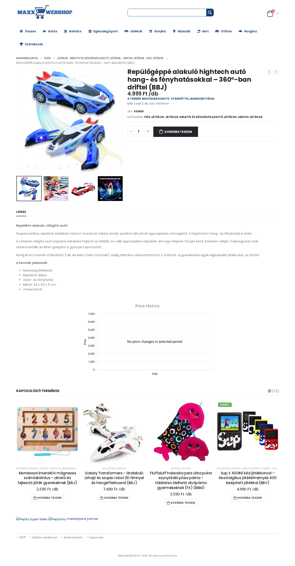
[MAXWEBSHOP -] (45, 12)
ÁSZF (22, 537)
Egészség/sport (106, 31)
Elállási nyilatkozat (44, 537)
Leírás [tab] (21, 212)
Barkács (75, 31)
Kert (205, 31)
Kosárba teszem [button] (49, 498)
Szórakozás (34, 44)
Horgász (250, 31)
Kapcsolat (96, 537)
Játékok (136, 31)
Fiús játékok (154, 117)
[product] (47, 432)
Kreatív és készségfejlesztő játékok (208, 117)
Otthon (226, 31)
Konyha (160, 31)
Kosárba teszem (178, 132)
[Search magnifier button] (210, 12)
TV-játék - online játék (274, 468)
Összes (30, 31)
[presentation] (17, 121)
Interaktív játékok (27, 468)
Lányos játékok (250, 117)
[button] (269, 391)
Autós (52, 31)
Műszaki (184, 31)
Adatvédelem (73, 537)
